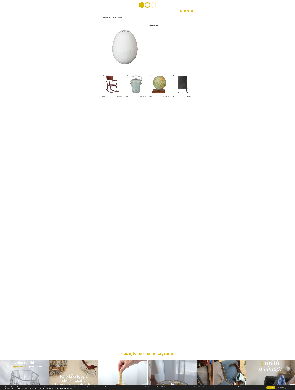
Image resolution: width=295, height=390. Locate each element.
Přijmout (270, 387)
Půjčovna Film (132, 11)
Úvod (104, 11)
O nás (148, 11)
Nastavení (281, 387)
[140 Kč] (182, 84)
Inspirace (142, 11)
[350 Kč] (112, 84)
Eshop (110, 11)
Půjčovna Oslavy (119, 11)
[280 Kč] (159, 84)
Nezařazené (107, 17)
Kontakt (155, 11)
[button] (145, 23)
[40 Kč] (136, 84)
